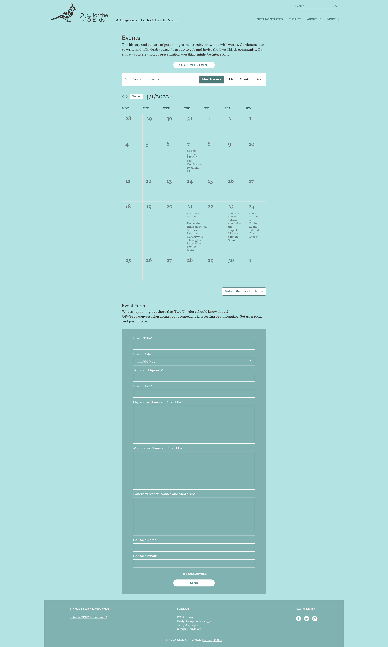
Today (136, 96)
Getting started (270, 19)
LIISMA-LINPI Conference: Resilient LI (194, 164)
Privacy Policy (212, 640)
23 (231, 206)
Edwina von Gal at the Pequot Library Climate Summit (234, 230)
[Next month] (127, 96)
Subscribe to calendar (242, 291)
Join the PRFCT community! (88, 617)
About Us (314, 19)
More (331, 19)
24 (252, 206)
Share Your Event (194, 65)
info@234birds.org (189, 629)
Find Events (211, 79)
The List (295, 19)
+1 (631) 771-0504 (188, 625)
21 (189, 206)
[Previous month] (123, 96)
